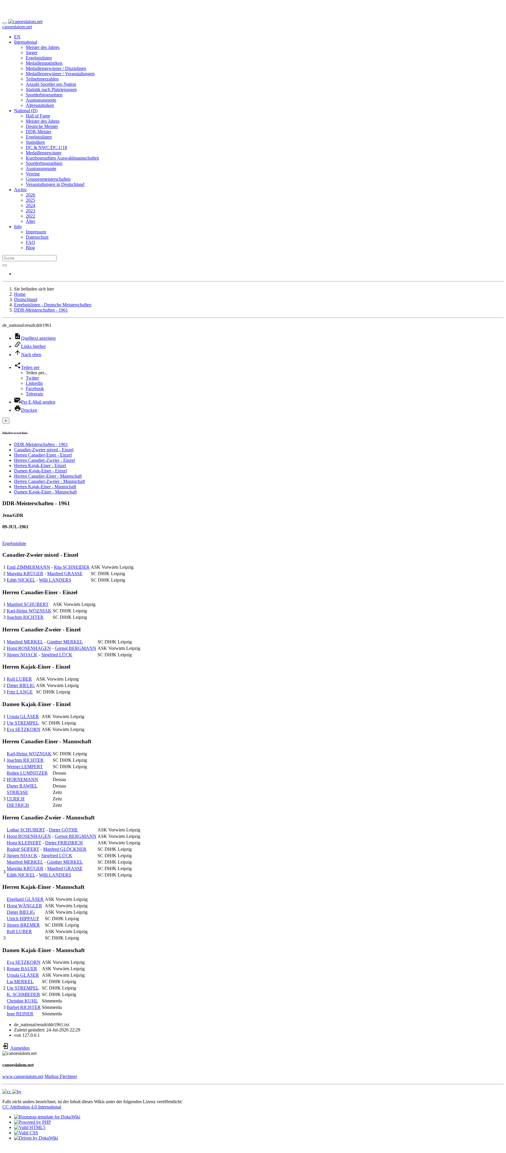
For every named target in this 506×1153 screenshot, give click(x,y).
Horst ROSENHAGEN (29, 648)
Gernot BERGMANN (75, 648)
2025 (30, 200)
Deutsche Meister (42, 126)
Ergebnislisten (39, 57)
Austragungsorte (41, 100)
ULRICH (16, 798)
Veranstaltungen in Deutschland (55, 184)
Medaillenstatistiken (44, 63)
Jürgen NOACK (22, 654)
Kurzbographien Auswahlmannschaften (62, 158)
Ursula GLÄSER (23, 716)
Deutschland (25, 299)
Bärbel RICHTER (24, 1007)
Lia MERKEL (20, 981)
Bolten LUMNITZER (27, 773)
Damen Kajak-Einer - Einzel (40, 470)
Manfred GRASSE (65, 573)
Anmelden (19, 1048)
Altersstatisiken (40, 105)
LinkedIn (34, 383)
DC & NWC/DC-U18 (46, 147)
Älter (30, 221)
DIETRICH (18, 805)
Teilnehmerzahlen (42, 78)
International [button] (25, 42)
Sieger (31, 52)
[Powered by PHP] (32, 1122)
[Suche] (4, 265)
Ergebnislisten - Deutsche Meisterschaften (52, 304)
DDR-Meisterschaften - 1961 (41, 310)
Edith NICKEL (21, 580)
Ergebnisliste (14, 543)
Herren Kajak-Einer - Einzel (40, 465)
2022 (30, 215)
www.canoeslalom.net (22, 1076)
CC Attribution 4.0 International (31, 1106)
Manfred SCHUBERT (28, 604)
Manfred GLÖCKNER (64, 849)
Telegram (34, 393)
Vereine (33, 173)
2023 (30, 210)
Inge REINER (20, 1013)
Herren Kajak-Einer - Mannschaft (45, 486)
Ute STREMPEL (23, 722)
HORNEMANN (22, 779)
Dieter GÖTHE (63, 829)
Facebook (35, 388)
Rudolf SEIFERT (23, 849)
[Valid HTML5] (29, 1127)
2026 (30, 194)
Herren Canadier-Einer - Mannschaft (48, 476)
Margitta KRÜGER (25, 573)
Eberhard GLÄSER (25, 899)
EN (17, 36)
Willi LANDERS (55, 580)
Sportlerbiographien (44, 94)
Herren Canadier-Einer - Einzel (43, 454)
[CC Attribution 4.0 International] (12, 1091)
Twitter (32, 377)
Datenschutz (37, 237)
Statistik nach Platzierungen (51, 89)
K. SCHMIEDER (23, 994)
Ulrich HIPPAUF (23, 918)
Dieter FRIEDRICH (64, 842)
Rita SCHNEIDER (72, 567)
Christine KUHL (22, 1000)
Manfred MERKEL (25, 641)
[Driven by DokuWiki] (36, 1137)
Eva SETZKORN (23, 729)
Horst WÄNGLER (24, 905)
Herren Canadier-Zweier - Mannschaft (49, 481)
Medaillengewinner (43, 152)
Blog (30, 247)
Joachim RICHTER (25, 617)
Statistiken (35, 142)
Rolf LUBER (19, 679)
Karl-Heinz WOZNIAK (29, 610)
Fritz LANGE (20, 691)
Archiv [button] (20, 189)
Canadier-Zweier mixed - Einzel (43, 449)
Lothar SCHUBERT (26, 829)
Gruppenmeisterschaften (48, 179)
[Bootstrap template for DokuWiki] (47, 1116)
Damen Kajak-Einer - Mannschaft (45, 491)
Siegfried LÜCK (56, 654)
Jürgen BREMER (23, 925)
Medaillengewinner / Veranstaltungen (60, 73)
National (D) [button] (25, 110)
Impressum (36, 231)
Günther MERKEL (65, 641)
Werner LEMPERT (25, 766)
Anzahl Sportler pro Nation (51, 84)
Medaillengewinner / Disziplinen (56, 68)
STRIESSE (17, 792)
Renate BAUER (22, 968)
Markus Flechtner (61, 1076)
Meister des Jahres (42, 47)
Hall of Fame (38, 115)
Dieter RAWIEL (22, 785)
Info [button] (18, 226)
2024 (30, 205)
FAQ (30, 242)
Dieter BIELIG (21, 685)
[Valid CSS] (26, 1132)
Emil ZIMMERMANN (28, 567)
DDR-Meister (38, 131)
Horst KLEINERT (24, 842)
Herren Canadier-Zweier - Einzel (44, 460)
